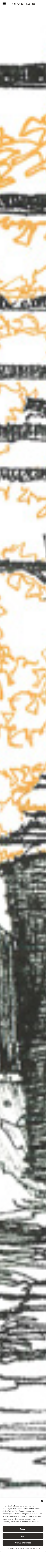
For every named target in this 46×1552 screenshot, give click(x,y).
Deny (23, 1536)
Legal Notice (35, 1548)
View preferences (23, 1543)
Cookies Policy (11, 1548)
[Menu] (4, 4)
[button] (42, 1501)
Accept (23, 1529)
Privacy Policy (23, 1548)
